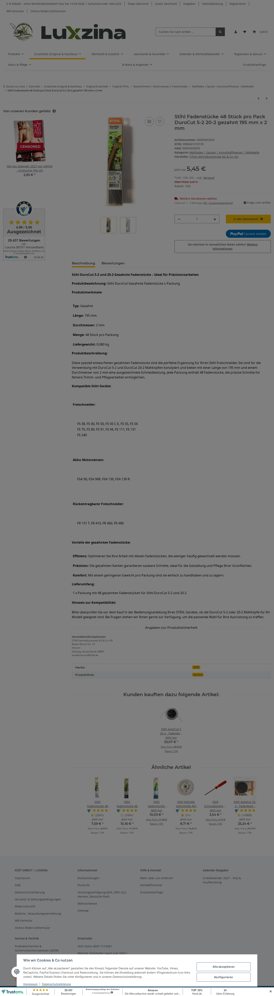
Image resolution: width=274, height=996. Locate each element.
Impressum (30, 984)
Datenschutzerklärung (56, 984)
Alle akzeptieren (224, 966)
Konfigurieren (223, 977)
